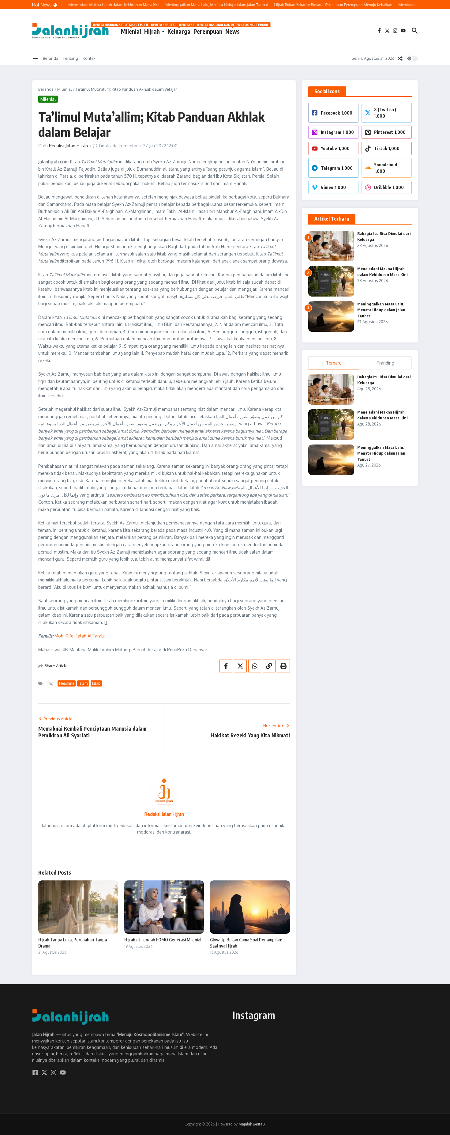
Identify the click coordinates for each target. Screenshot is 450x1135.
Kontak (89, 58)
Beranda (50, 58)
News (232, 30)
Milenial (131, 30)
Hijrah (152, 31)
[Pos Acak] (400, 58)
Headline (66, 683)
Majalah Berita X (251, 1124)
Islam (83, 683)
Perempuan (207, 30)
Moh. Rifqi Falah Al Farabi (79, 635)
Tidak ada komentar (118, 145)
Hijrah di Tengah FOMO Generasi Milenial (162, 939)
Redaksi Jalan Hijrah (68, 145)
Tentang (70, 58)
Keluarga (178, 30)
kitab (96, 683)
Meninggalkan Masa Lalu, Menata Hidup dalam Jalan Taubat (381, 309)
